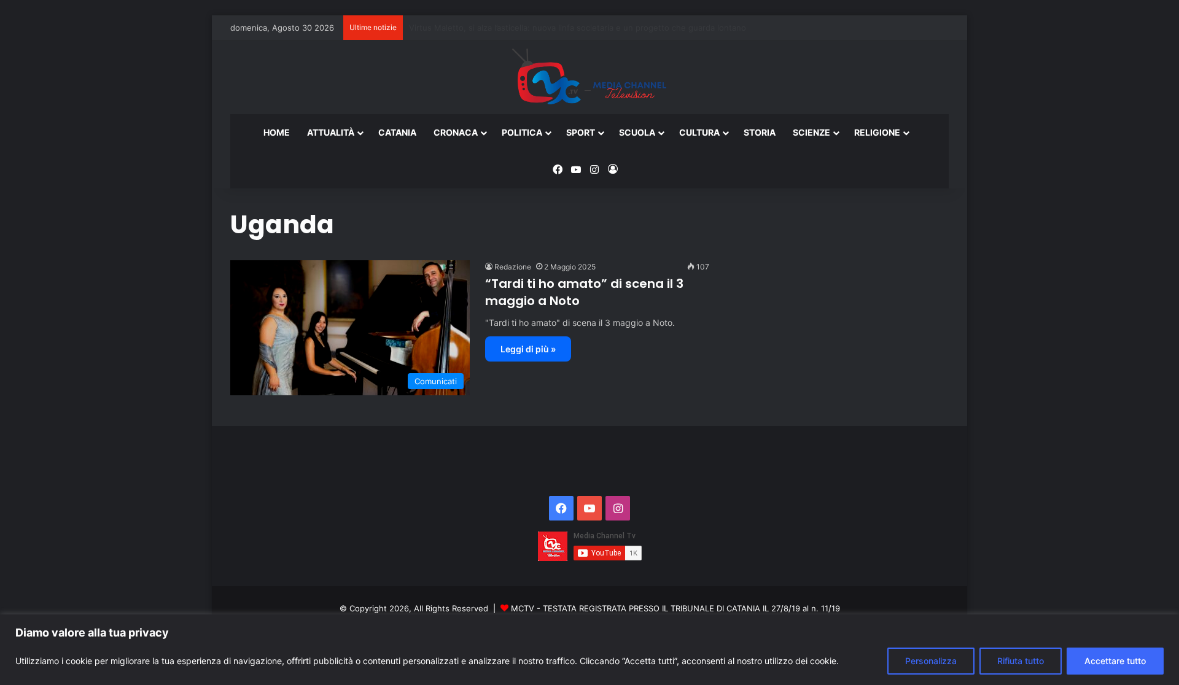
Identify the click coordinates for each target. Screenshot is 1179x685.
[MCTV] (589, 77)
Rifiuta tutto (1020, 661)
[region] (589, 649)
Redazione (512, 266)
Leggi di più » (528, 349)
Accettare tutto (1115, 661)
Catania (397, 132)
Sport (580, 132)
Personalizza (931, 661)
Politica (522, 132)
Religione (877, 132)
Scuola (637, 132)
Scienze (811, 132)
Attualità (330, 132)
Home (276, 132)
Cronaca (456, 132)
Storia (760, 132)
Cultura (699, 132)
